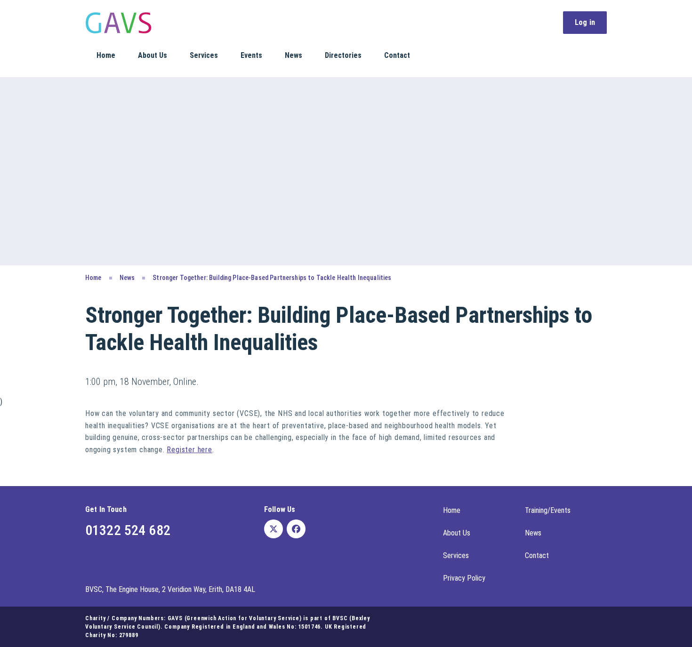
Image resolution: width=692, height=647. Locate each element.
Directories (343, 55)
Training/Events (548, 510)
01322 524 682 (127, 530)
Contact (397, 55)
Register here (189, 449)
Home (106, 55)
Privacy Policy (464, 578)
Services (204, 55)
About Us (152, 55)
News (293, 55)
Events (251, 55)
